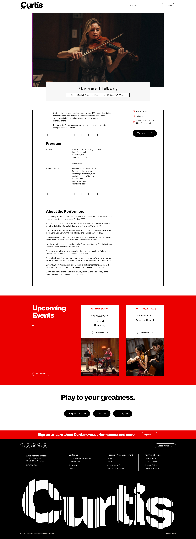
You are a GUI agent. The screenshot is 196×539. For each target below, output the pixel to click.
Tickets (141, 133)
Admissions (73, 465)
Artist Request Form (115, 465)
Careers (110, 458)
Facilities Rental (151, 461)
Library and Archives (115, 468)
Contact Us (73, 455)
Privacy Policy (150, 458)
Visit (100, 413)
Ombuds (72, 468)
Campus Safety (151, 465)
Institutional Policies (153, 455)
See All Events (41, 374)
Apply (121, 413)
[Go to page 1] (33, 325)
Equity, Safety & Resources (80, 458)
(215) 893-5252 (32, 465)
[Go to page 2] (35, 325)
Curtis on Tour (74, 461)
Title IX (109, 461)
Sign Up (147, 434)
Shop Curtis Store (152, 468)
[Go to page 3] (37, 325)
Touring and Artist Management (120, 455)
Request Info (75, 413)
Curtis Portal (163, 445)
